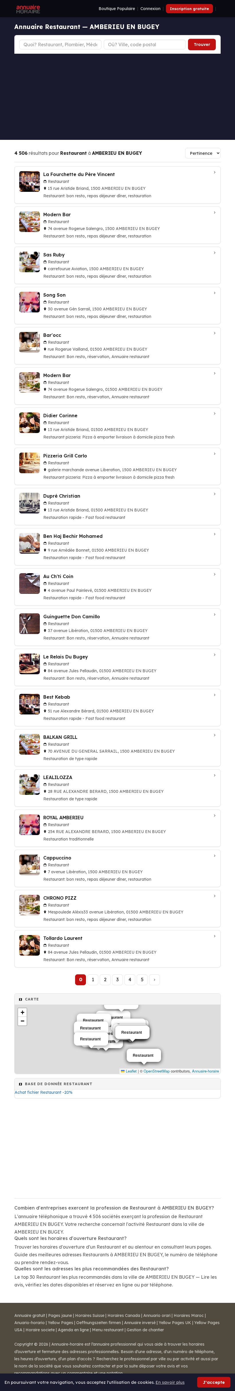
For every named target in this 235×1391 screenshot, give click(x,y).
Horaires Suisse (89, 1315)
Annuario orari (157, 1315)
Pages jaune (60, 1315)
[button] (22, 1012)
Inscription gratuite (189, 8)
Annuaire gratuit (29, 1315)
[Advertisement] (117, 97)
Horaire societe (40, 1329)
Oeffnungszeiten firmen (98, 1322)
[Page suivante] (154, 979)
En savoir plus (170, 1382)
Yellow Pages (60, 1322)
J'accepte (214, 1382)
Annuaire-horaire (205, 1071)
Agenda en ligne (73, 1329)
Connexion (150, 8)
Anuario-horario (29, 1322)
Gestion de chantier (145, 1329)
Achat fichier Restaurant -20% (44, 1092)
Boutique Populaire (117, 8)
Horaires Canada (123, 1315)
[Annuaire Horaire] (27, 8)
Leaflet (131, 1071)
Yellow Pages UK (175, 1322)
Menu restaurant (108, 1329)
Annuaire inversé (140, 1322)
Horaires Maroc (189, 1315)
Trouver (202, 44)
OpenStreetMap (157, 1071)
